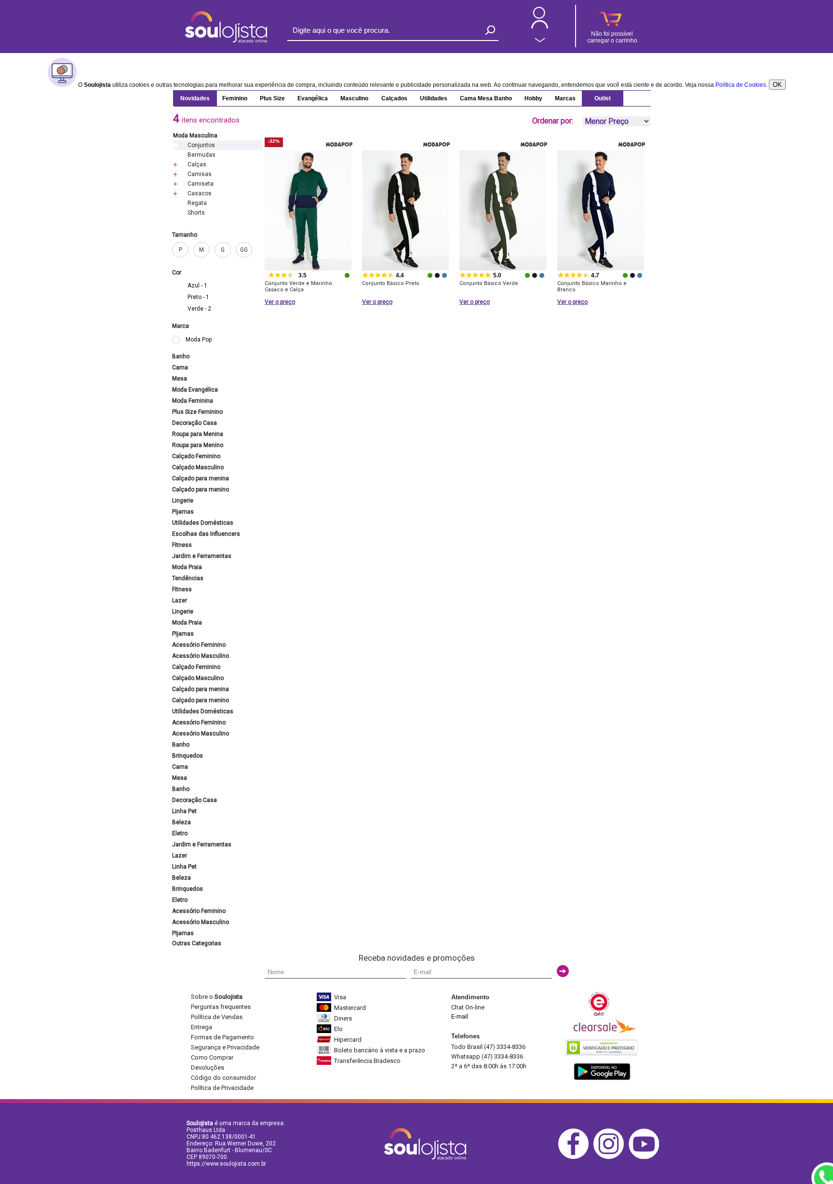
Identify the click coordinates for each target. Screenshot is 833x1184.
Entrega (201, 1027)
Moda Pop (199, 339)
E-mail (459, 1016)
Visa (340, 997)
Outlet (602, 98)
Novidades (195, 98)
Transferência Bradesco (367, 1060)
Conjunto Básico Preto (390, 283)
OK (777, 84)
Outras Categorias (196, 943)
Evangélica (312, 98)
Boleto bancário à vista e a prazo (379, 1050)
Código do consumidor (223, 1077)
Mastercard (350, 1007)
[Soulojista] (226, 40)
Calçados (394, 98)
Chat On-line (467, 1007)
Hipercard (348, 1039)
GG (244, 249)
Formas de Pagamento (222, 1037)
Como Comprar (212, 1057)
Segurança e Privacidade (225, 1047)
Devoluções (207, 1067)
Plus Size (272, 98)
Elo (338, 1029)
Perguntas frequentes (221, 1006)
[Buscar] (490, 30)
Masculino (354, 98)
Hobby (533, 98)
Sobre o (216, 996)
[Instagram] (611, 1157)
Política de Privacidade (222, 1087)
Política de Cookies (740, 85)
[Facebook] (575, 1157)
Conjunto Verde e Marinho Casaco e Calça (298, 286)
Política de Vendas (216, 1017)
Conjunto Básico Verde (488, 283)
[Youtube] (646, 1157)
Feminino (234, 98)
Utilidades (433, 98)
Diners (343, 1018)
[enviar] (563, 971)
